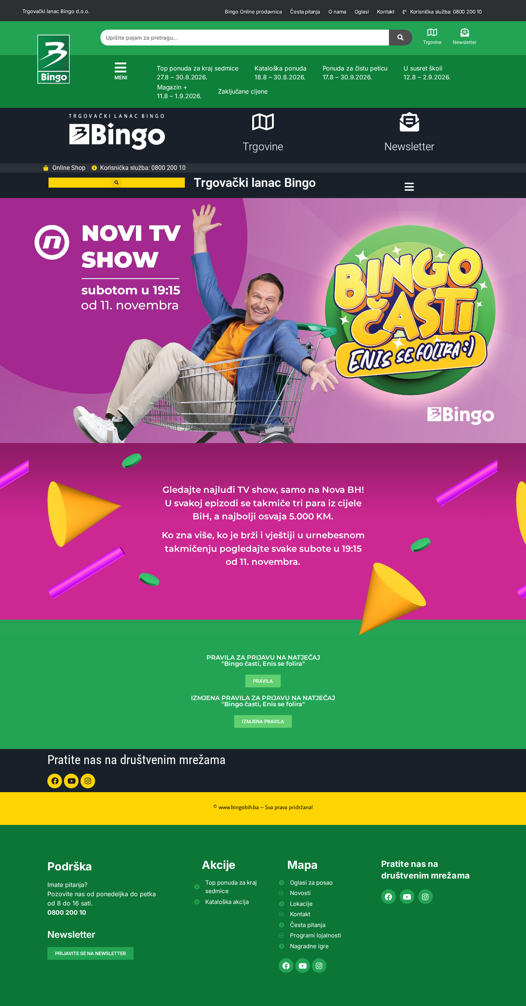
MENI (120, 77)
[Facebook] (54, 781)
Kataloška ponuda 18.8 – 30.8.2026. (280, 72)
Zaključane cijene (242, 91)
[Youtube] (71, 781)
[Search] (401, 37)
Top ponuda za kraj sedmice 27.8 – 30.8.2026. (197, 72)
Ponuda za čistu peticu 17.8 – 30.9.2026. (355, 72)
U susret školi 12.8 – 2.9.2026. (427, 72)
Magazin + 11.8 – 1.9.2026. (179, 91)
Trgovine (432, 42)
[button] (117, 183)
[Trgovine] (432, 32)
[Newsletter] (465, 32)
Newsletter (465, 42)
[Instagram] (87, 781)
